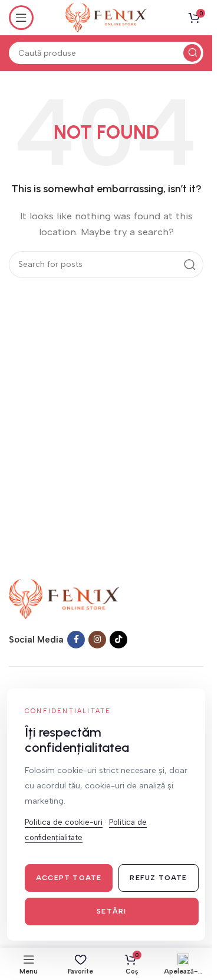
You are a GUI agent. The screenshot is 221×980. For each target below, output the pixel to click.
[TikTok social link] (118, 639)
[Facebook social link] (76, 639)
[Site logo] (105, 17)
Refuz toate (158, 878)
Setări (111, 911)
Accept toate (68, 878)
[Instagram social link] (97, 639)
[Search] (192, 53)
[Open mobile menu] (21, 17)
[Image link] (64, 598)
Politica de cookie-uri (64, 822)
